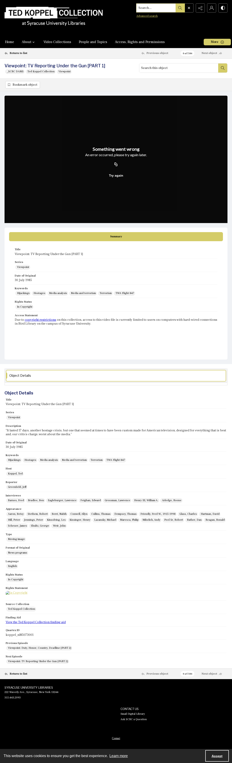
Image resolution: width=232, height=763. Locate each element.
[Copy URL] (116, 164)
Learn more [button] (118, 756)
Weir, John (59, 525)
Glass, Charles (188, 514)
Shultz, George (40, 525)
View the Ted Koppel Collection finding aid (36, 622)
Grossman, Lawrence (117, 500)
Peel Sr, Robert (173, 520)
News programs (17, 552)
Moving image (16, 539)
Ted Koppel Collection (41, 71)
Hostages (39, 293)
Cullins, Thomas (101, 514)
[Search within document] (222, 68)
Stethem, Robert (38, 514)
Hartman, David (210, 514)
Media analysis (58, 293)
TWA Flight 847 (125, 293)
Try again (116, 175)
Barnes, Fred (16, 500)
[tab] (116, 236)
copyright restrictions (40, 320)
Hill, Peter (14, 520)
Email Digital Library (133, 714)
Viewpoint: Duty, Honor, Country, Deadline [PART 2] (39, 648)
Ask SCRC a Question (134, 719)
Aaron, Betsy (16, 514)
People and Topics (93, 42)
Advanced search (147, 16)
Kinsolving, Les (56, 520)
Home (9, 42)
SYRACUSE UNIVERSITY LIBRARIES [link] (29, 687)
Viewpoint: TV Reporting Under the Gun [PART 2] (38, 661)
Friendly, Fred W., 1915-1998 (158, 514)
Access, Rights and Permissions (140, 42)
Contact (116, 738)
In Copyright (24, 307)
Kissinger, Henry (80, 520)
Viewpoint (64, 71)
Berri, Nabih (59, 514)
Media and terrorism (83, 293)
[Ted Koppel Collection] (54, 18)
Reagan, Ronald (215, 520)
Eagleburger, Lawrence (62, 500)
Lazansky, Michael (105, 520)
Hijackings (23, 293)
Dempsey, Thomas (125, 514)
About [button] (26, 42)
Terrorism (106, 293)
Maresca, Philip (129, 520)
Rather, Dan (194, 520)
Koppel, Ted (15, 473)
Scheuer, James (17, 525)
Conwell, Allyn (78, 514)
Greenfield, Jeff (17, 487)
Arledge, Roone (171, 500)
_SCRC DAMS (15, 71)
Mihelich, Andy (151, 520)
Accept (217, 756)
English (12, 566)
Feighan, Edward (90, 500)
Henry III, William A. (146, 500)
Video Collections (57, 42)
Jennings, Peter (33, 520)
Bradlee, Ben (36, 500)
